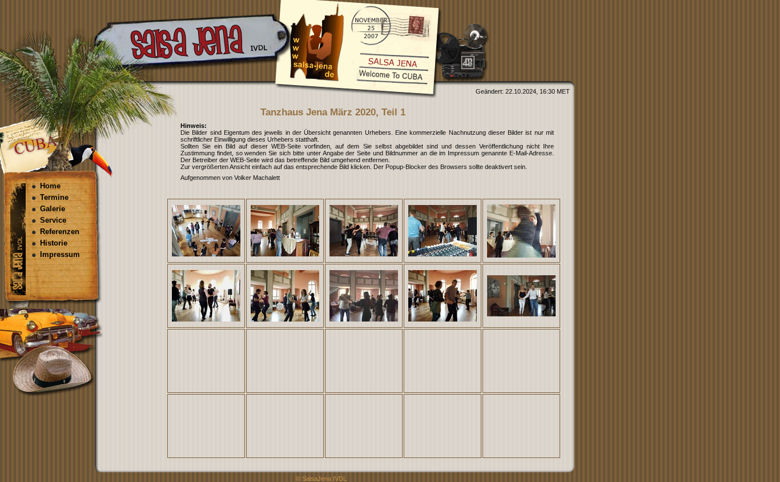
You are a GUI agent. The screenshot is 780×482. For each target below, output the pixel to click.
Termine (54, 197)
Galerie (52, 208)
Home (50, 186)
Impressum (60, 254)
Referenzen (59, 231)
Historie (53, 243)
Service (53, 220)
